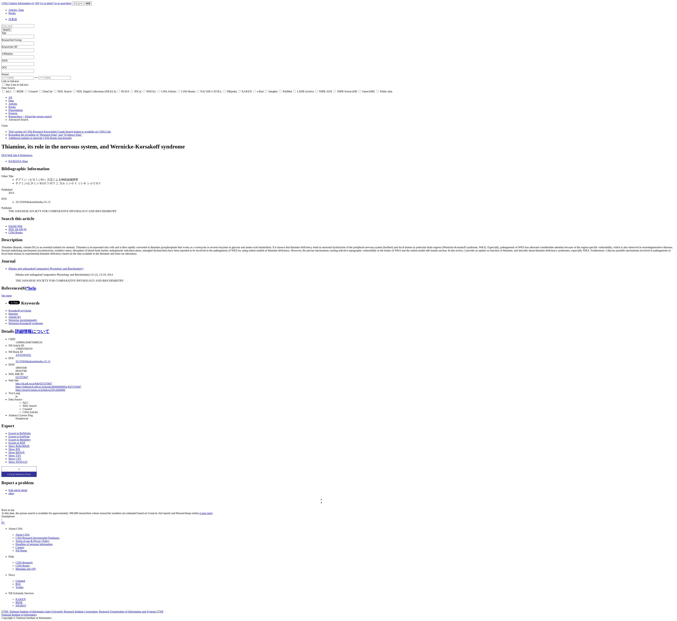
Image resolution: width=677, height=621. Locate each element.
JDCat (137, 91)
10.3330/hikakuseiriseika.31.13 (33, 361)
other (11, 493)
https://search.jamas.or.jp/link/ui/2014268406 (40, 389)
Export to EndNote (19, 436)
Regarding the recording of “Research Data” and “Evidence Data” (45, 134)
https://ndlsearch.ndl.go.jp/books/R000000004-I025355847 (48, 386)
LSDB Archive (305, 91)
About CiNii (22, 534)
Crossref (33, 91)
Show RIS (14, 449)
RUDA (125, 91)
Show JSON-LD (17, 461)
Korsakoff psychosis (19, 310)
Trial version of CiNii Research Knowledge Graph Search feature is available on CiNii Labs (59, 131)
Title (3, 33)
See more (6, 295)
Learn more (206, 513)
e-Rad (260, 91)
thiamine (13, 313)
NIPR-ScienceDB (347, 91)
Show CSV (14, 458)
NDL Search (64, 91)
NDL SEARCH (17, 229)
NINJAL (151, 91)
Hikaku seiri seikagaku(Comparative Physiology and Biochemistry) (45, 268)
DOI (4, 67)
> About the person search (37, 116)
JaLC (8, 91)
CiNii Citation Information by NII (20, 3)
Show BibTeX (16, 452)
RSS (18, 584)
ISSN (4, 60)
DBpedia (231, 91)
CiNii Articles (168, 91)
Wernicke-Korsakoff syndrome (25, 323)
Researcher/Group (11, 39)
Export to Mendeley (19, 439)
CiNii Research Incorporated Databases (37, 537)
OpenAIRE (368, 91)
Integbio (273, 91)
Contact (20, 547)
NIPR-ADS (325, 91)
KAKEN (247, 91)
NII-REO (21, 605)
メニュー (77, 3)
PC (3, 522)
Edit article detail (17, 490)
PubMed (287, 91)
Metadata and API (26, 568)
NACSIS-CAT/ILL (211, 91)
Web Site (12, 155)
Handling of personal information (34, 544)
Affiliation (7, 53)
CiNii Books (188, 91)
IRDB (20, 91)
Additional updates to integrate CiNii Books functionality (40, 137)
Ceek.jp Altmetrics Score (19, 474)
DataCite (47, 91)
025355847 (22, 377)
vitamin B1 (14, 316)
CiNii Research (24, 562)
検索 (88, 3)
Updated (20, 580)
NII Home (21, 550)
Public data (385, 91)
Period (5, 74)
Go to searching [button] (62, 3)
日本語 (12, 19)
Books (12, 13)
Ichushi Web (15, 226)
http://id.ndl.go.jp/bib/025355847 (34, 383)
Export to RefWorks (19, 433)
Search (6, 29)
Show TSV (14, 455)
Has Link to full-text (16, 84)
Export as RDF (16, 442)
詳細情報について (32, 331)
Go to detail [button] (46, 3)
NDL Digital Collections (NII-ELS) (96, 91)
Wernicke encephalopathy (22, 320)
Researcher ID (9, 46)
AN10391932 (23, 355)
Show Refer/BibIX (19, 446)
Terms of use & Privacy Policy (33, 541)
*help (31, 288)
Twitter (19, 587)
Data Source (8, 87)
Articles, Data (16, 9)
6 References (25, 155)
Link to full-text (10, 81)
